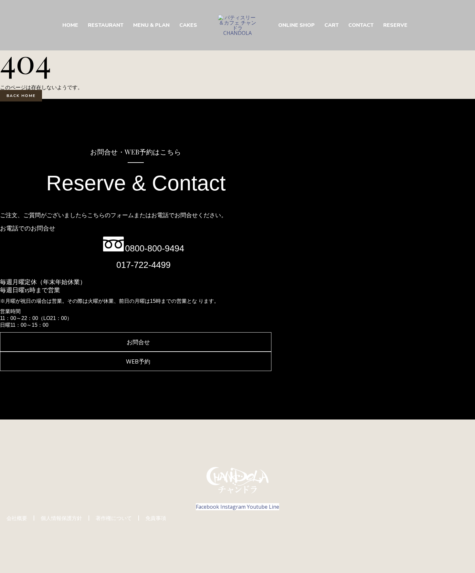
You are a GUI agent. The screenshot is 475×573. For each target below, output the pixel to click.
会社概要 (16, 518)
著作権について (114, 518)
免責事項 (155, 518)
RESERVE (395, 25)
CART (331, 25)
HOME (70, 25)
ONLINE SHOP (296, 25)
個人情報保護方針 (61, 518)
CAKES (188, 25)
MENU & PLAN (151, 25)
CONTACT (361, 25)
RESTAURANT (105, 25)
